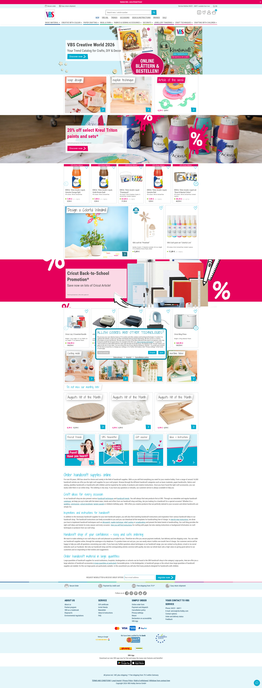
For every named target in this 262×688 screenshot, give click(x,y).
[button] (66, 183)
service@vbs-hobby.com (179, 611)
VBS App (135, 621)
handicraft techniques (105, 498)
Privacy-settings (137, 613)
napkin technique (117, 522)
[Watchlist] (204, 12)
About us (68, 604)
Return (134, 615)
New (97, 17)
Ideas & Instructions (141, 17)
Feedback (168, 619)
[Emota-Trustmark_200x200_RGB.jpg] (161, 638)
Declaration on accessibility (142, 618)
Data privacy (117, 357)
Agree (161, 353)
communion (75, 504)
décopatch (106, 522)
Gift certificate (103, 604)
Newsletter (102, 610)
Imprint (128, 357)
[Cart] (213, 12)
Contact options (171, 614)
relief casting (128, 522)
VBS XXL (105, 17)
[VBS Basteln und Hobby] (50, 14)
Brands (156, 17)
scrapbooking (140, 522)
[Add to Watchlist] (86, 167)
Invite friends (103, 607)
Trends (114, 17)
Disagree (152, 353)
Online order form (138, 604)
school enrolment (86, 504)
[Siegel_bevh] (133, 640)
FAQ (99, 615)
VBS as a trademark (72, 610)
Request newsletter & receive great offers (104, 577)
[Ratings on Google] (103, 638)
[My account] (209, 12)
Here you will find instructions (121, 525)
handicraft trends (123, 498)
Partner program (70, 607)
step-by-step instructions (179, 519)
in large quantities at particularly (105, 563)
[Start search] (154, 12)
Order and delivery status (174, 616)
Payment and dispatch (140, 607)
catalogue (67, 501)
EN (216, 6)
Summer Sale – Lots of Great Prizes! (131, 2)
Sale (165, 17)
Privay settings (103, 353)
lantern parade (99, 504)
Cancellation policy (139, 610)
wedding (67, 504)
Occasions (124, 17)
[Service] (199, 12)
